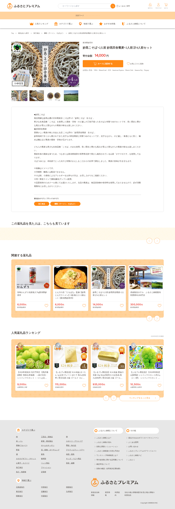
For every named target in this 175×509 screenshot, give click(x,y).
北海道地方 (20, 487)
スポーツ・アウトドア (74, 441)
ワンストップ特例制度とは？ (107, 455)
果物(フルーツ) (21, 445)
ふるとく (131, 460)
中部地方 (44, 487)
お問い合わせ (133, 446)
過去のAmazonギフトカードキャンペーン (143, 438)
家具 (42, 454)
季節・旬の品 (71, 445)
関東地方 (19, 496)
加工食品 (36, 33)
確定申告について (103, 464)
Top (12, 33)
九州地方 (69, 491)
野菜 (17, 450)
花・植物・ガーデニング (50, 450)
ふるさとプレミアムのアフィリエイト (142, 451)
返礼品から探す (23, 33)
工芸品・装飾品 (47, 437)
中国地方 (44, 496)
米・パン (19, 441)
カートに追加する (105, 64)
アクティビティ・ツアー (75, 450)
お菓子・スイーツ (22, 463)
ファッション (46, 467)
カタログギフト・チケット (26, 459)
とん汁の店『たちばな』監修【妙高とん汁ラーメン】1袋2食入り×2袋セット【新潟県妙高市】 (70, 295)
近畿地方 (44, 491)
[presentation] (14, 64)
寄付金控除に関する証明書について (109, 460)
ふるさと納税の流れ (103, 442)
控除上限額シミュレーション (107, 446)
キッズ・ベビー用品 (73, 459)
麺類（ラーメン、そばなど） (54, 33)
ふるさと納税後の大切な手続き (108, 451)
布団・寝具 (70, 454)
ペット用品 (45, 463)
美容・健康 (70, 463)
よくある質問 (133, 442)
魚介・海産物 (21, 472)
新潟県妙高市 (88, 43)
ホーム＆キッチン (47, 445)
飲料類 (43, 459)
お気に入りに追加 (136, 64)
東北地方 (19, 491)
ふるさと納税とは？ (103, 438)
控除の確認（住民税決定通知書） (108, 468)
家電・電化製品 (47, 441)
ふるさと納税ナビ (135, 455)
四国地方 (69, 487)
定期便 (43, 472)
